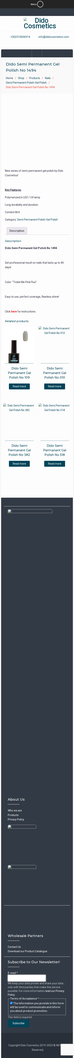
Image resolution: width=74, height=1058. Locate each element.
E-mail (13, 972)
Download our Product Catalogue (27, 951)
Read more (19, 386)
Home (9, 78)
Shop (21, 78)
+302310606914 (20, 37)
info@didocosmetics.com (54, 37)
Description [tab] (16, 230)
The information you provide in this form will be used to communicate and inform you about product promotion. (37, 1007)
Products (34, 78)
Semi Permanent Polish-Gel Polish (26, 82)
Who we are (15, 810)
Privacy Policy (16, 819)
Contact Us (14, 946)
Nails (48, 78)
